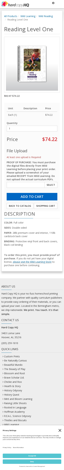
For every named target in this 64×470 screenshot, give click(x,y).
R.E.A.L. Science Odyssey (17, 416)
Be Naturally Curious (15, 360)
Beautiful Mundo (13, 364)
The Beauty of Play (14, 369)
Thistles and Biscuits (15, 420)
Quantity (12, 123)
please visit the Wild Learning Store (32, 261)
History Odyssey (13, 390)
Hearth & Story (12, 386)
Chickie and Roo (13, 381)
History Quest (11, 394)
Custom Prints (12, 356)
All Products (10, 16)
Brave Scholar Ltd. (14, 377)
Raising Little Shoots (15, 403)
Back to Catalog (20, 205)
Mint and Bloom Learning (18, 399)
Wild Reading (46, 16)
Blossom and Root (14, 373)
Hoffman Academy (14, 411)
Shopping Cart (45, 205)
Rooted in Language (15, 407)
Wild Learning (27, 16)
